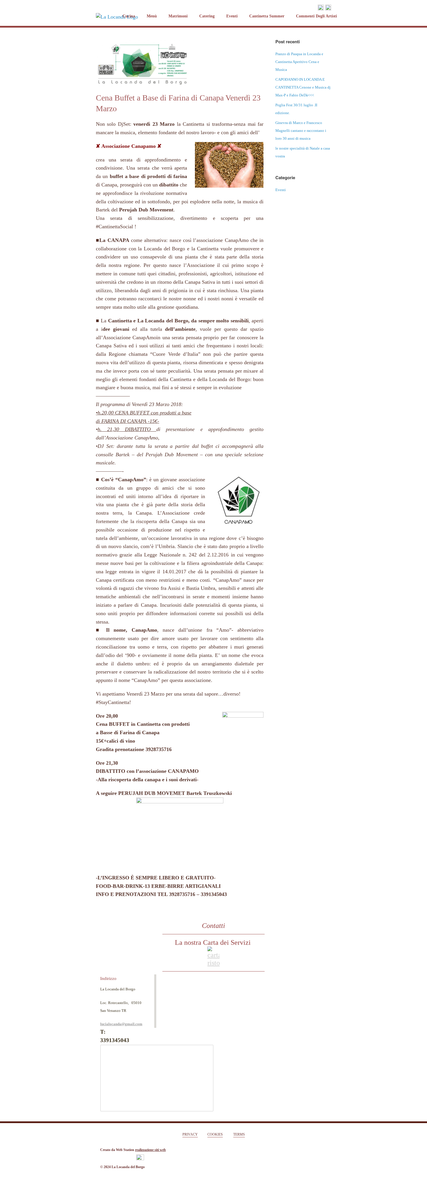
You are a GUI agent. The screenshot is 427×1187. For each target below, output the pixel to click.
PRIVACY (190, 1134)
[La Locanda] (117, 7)
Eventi (232, 16)
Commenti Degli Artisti (316, 16)
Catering (207, 16)
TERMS (239, 1134)
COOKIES (215, 1134)
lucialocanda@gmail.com (121, 1024)
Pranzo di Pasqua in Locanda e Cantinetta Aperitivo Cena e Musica (299, 62)
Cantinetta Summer (266, 16)
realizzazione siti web (150, 1150)
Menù (152, 16)
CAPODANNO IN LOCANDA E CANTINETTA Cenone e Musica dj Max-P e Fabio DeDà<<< (303, 87)
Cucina (129, 16)
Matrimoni (178, 16)
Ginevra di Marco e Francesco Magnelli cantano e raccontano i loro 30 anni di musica (300, 131)
